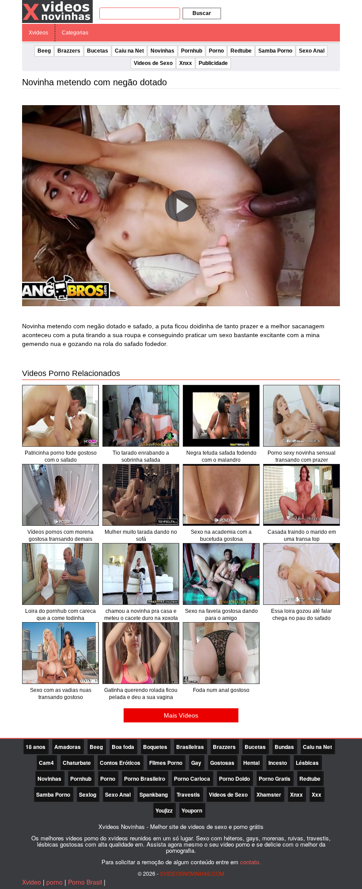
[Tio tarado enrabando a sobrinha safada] (141, 415)
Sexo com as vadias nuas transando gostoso (60, 693)
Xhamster (268, 794)
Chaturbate (77, 763)
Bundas (284, 747)
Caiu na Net (129, 51)
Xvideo (31, 882)
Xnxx (185, 63)
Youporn (191, 810)
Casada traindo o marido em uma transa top (302, 535)
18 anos (35, 747)
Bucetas (97, 51)
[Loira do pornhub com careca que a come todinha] (60, 573)
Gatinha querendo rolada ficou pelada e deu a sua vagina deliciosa (140, 697)
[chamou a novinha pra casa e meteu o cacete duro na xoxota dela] (141, 573)
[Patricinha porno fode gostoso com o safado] (60, 415)
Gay (196, 763)
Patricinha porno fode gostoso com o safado (61, 456)
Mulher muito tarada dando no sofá (141, 535)
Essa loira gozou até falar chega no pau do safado (301, 614)
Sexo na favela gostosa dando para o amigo (221, 614)
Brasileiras (190, 747)
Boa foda (123, 747)
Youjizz (164, 810)
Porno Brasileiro (144, 779)
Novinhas (162, 51)
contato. (250, 862)
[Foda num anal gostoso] (221, 653)
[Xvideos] (57, 11)
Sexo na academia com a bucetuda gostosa (221, 535)
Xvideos (38, 33)
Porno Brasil (85, 882)
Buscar (201, 13)
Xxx (316, 794)
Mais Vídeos (181, 715)
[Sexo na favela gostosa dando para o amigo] (221, 573)
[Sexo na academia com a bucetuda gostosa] (221, 494)
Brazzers (68, 51)
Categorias (75, 33)
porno (54, 882)
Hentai (251, 763)
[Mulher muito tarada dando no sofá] (141, 494)
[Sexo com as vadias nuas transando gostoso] (60, 653)
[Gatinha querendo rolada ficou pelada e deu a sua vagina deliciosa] (141, 653)
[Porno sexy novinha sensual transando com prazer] (301, 415)
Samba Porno (275, 51)
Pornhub (191, 51)
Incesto (277, 763)
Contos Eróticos (120, 763)
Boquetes (155, 747)
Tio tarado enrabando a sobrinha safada (141, 456)
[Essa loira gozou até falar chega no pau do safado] (301, 573)
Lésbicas (307, 763)
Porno (216, 51)
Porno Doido (234, 779)
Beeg (44, 51)
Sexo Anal (311, 51)
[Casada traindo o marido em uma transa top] (301, 494)
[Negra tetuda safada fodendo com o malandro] (221, 415)
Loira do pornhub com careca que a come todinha (60, 614)
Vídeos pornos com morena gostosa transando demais (60, 535)
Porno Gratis (274, 779)
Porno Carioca (192, 779)
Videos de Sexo (153, 63)
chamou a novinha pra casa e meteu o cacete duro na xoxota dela (141, 618)
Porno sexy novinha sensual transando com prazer (302, 456)
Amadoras (67, 747)
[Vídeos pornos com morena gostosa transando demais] (60, 494)
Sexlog (87, 794)
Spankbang (154, 794)
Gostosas (222, 763)
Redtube (241, 51)
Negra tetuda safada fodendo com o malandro (221, 456)
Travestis (188, 794)
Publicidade (213, 63)
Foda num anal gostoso (221, 690)
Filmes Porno (165, 763)
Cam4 (46, 763)
